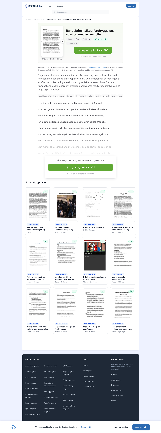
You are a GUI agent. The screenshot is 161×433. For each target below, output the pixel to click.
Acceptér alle (141, 427)
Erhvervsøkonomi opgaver (31, 395)
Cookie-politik (86, 427)
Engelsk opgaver (31, 389)
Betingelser (115, 385)
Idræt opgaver (49, 377)
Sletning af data (117, 395)
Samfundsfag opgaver (68, 387)
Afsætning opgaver (32, 366)
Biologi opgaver (31, 377)
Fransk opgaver (31, 403)
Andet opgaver (30, 371)
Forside (85, 366)
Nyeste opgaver (88, 376)
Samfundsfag (39, 19)
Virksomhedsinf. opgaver (69, 407)
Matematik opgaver (51, 397)
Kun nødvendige (121, 427)
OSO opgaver (68, 366)
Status (113, 401)
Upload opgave (88, 381)
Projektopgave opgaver (68, 373)
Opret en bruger (88, 386)
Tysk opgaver (68, 400)
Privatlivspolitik (116, 390)
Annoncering (115, 380)
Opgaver (60, 6)
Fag (49, 6)
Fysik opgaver (30, 409)
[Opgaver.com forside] (34, 6)
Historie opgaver (50, 371)
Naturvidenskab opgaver (49, 410)
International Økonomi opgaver (50, 384)
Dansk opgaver (30, 383)
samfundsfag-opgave (97, 67)
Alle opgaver (87, 371)
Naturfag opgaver (50, 403)
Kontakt (114, 375)
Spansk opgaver (69, 394)
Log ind (131, 6)
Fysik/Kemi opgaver (32, 414)
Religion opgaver (69, 380)
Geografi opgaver (50, 366)
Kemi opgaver (49, 392)
